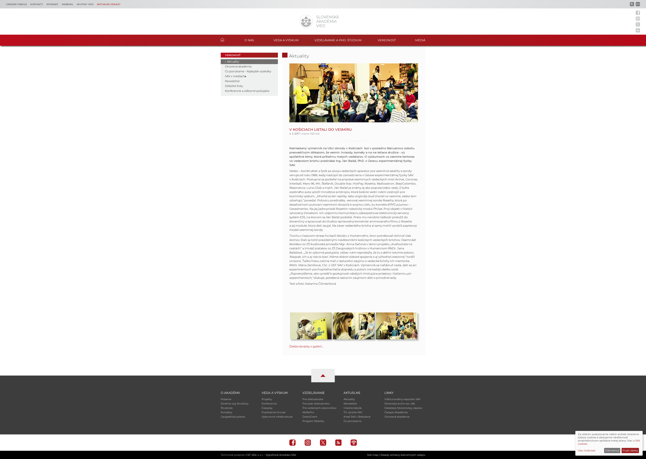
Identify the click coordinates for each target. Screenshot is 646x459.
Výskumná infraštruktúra (277, 416)
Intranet (52, 4)
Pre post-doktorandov (316, 403)
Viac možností (586, 450)
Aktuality (233, 61)
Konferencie (269, 403)
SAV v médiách (235, 76)
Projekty (267, 399)
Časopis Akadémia (396, 412)
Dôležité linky (234, 86)
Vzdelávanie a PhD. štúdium (338, 40)
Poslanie (226, 399)
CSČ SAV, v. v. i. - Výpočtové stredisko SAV (271, 454)
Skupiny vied (85, 4)
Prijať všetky (630, 450)
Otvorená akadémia (238, 66)
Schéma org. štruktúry (234, 403)
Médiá (420, 40)
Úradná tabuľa (16, 4)
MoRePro (308, 412)
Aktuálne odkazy (108, 4)
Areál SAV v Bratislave (357, 416)
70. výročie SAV (353, 412)
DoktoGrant (309, 416)
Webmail (67, 4)
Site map (372, 454)
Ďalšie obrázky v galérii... (306, 346)
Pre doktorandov (312, 399)
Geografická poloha (233, 416)
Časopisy (267, 408)
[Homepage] (306, 21)
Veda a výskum (286, 40)
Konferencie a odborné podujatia (247, 91)
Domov (227, 40)
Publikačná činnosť (273, 412)
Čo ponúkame (352, 421)
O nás (249, 40)
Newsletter (232, 81)
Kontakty (36, 4)
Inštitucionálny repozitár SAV (402, 399)
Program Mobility (313, 421)
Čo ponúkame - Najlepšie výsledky (248, 71)
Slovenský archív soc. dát (399, 403)
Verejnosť (387, 40)
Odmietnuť (612, 450)
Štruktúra (226, 408)
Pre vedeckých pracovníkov (319, 408)
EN (638, 4)
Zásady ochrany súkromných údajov (402, 454)
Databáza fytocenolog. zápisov (403, 408)
